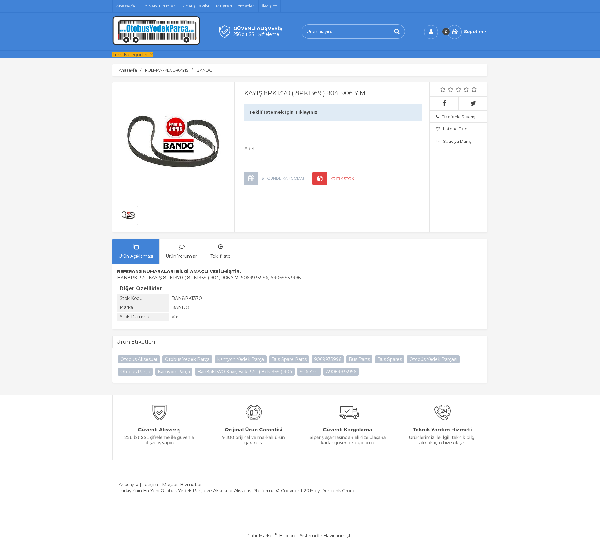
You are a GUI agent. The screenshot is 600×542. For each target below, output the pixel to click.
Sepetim (473, 31)
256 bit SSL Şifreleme (256, 34)
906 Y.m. (309, 372)
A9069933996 (341, 372)
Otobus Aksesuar (139, 359)
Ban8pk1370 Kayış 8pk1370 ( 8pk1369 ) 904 (245, 372)
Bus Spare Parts (289, 359)
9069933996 (327, 359)
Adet (249, 149)
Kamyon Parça (174, 372)
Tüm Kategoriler (130, 54)
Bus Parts (359, 359)
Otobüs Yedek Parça (187, 359)
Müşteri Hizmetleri (182, 484)
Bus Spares (390, 359)
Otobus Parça (135, 372)
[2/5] (447, 89)
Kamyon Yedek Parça (240, 359)
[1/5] (443, 89)
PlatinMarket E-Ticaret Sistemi (281, 536)
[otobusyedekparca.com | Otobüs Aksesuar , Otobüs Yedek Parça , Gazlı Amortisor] (156, 43)
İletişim (150, 484)
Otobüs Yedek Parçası (433, 359)
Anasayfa (128, 484)
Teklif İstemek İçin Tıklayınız (283, 112)
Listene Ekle (455, 128)
